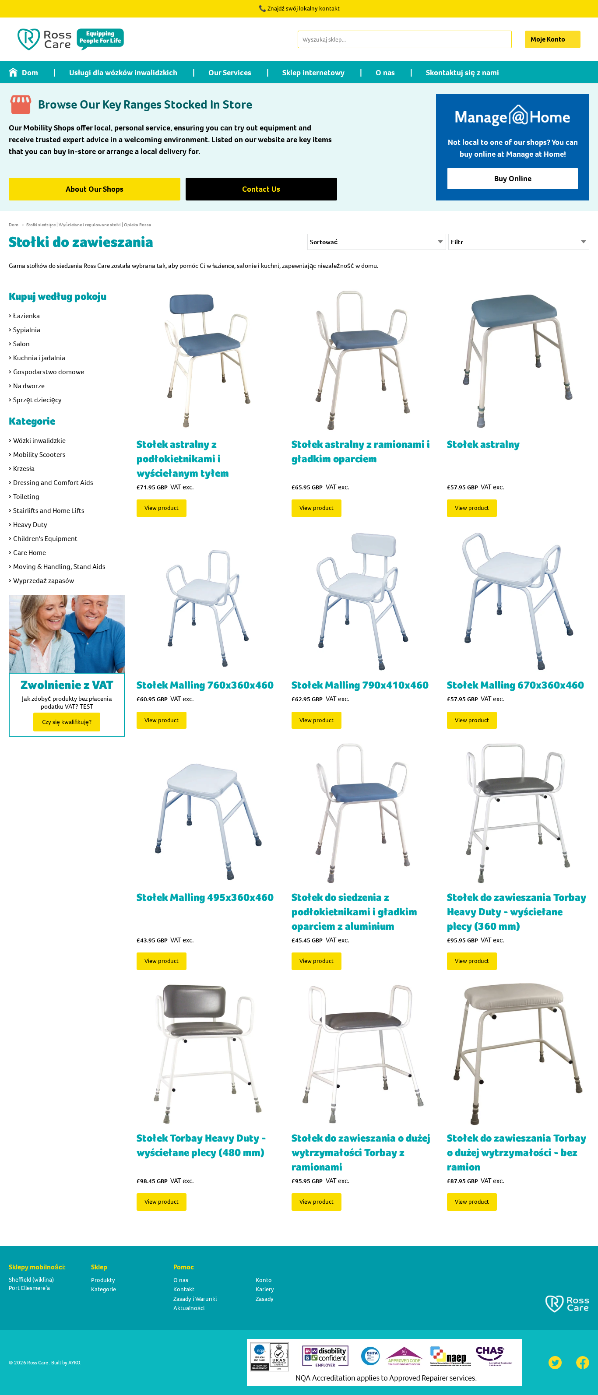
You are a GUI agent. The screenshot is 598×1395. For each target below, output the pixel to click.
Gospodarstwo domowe (48, 371)
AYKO (74, 1362)
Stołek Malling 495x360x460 (205, 897)
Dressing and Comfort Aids (53, 482)
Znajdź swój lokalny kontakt (303, 8)
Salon (21, 343)
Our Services (229, 72)
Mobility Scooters (39, 454)
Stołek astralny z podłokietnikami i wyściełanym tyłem (183, 459)
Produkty (103, 1280)
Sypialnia (26, 329)
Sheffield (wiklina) (31, 1280)
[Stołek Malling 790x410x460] (363, 601)
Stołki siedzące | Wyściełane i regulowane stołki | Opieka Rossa (88, 224)
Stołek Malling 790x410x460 (360, 685)
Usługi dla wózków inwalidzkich (123, 72)
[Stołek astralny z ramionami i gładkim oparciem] (363, 360)
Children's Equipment (45, 538)
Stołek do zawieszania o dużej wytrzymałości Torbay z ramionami (361, 1152)
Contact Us (261, 189)
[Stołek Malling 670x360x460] (518, 601)
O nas (385, 72)
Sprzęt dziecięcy (37, 399)
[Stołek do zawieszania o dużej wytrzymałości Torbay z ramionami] (363, 1054)
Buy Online (512, 178)
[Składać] (504, 39)
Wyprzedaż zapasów (43, 580)
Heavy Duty (30, 524)
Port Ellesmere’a (29, 1288)
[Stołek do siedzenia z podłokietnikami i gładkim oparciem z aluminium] (363, 813)
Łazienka (26, 315)
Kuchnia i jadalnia (39, 357)
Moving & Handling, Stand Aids (59, 566)
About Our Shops (94, 189)
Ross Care (37, 1362)
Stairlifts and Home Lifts (48, 510)
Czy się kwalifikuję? (66, 722)
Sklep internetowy (313, 72)
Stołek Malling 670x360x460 (515, 685)
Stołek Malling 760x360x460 (205, 685)
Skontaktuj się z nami (462, 72)
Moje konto (548, 39)
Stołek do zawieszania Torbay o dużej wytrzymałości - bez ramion (516, 1152)
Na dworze (29, 385)
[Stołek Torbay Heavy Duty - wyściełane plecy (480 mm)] (208, 1054)
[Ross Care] (71, 39)
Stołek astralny (483, 444)
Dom (30, 72)
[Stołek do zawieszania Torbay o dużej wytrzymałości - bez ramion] (518, 1054)
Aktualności (188, 1308)
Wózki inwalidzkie (39, 440)
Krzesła (24, 468)
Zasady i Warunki (195, 1299)
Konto (264, 1280)
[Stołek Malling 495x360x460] (208, 813)
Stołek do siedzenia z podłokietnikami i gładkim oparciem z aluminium (354, 912)
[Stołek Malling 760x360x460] (208, 601)
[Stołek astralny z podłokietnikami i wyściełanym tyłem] (208, 360)
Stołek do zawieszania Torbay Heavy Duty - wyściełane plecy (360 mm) (516, 912)
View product (161, 508)
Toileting (26, 496)
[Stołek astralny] (518, 360)
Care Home (29, 552)
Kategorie (103, 1289)
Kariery (265, 1289)
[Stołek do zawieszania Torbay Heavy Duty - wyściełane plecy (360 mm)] (518, 813)
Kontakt (183, 1289)
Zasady (265, 1299)
